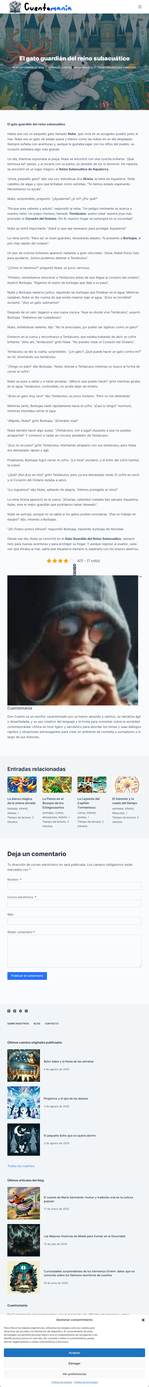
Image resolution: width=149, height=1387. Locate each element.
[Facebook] (74, 565)
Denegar (74, 1363)
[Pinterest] (74, 571)
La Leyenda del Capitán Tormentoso (88, 803)
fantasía (12, 808)
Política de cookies (62, 1382)
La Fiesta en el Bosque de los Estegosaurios (53, 803)
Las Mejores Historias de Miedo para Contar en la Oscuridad (84, 1236)
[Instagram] (26, 1011)
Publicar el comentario (27, 976)
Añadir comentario (21, 932)
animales (54, 67)
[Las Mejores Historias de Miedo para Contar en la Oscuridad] (23, 1240)
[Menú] (140, 6)
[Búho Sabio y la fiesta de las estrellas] (23, 1065)
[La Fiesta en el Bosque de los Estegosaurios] (57, 785)
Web (10, 914)
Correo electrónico (21, 897)
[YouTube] (14, 1011)
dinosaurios (49, 817)
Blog (37, 1023)
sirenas (11, 813)
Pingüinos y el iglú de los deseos (66, 1098)
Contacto (51, 1023)
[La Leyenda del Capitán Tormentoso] (92, 785)
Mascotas (118, 813)
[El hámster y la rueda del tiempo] (126, 785)
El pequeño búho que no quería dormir (70, 1135)
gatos (77, 67)
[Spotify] (20, 1011)
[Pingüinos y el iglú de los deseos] (23, 1102)
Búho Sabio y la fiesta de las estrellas (69, 1061)
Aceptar (74, 1353)
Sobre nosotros (18, 1023)
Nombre (14, 879)
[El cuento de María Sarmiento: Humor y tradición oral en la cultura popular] (23, 1203)
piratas (81, 817)
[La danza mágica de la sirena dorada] (21, 785)
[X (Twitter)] (74, 568)
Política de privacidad (86, 1382)
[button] (143, 1320)
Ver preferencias (74, 1374)
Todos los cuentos (20, 1166)
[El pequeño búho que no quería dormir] (23, 1139)
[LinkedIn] (74, 573)
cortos (67, 67)
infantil (88, 67)
